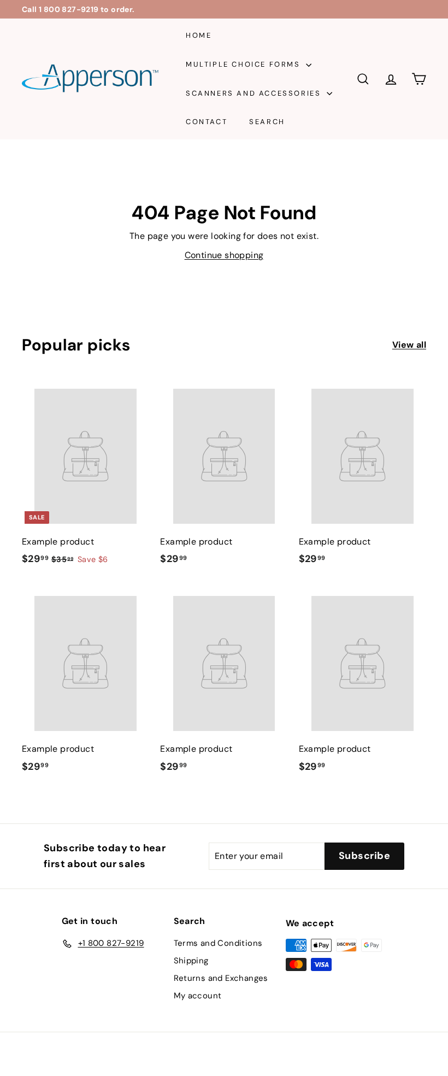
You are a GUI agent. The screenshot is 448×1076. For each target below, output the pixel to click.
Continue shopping (224, 255)
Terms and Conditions (218, 943)
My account (198, 995)
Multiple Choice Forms (244, 64)
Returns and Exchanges (221, 978)
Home (198, 35)
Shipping (191, 960)
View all (409, 344)
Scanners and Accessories (255, 93)
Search (267, 121)
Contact (206, 121)
